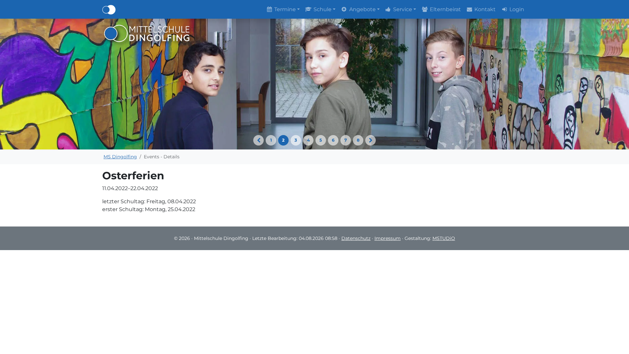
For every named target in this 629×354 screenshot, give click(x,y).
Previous (258, 140)
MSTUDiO (443, 238)
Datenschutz (356, 238)
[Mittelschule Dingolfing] (147, 33)
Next (370, 140)
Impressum (387, 238)
